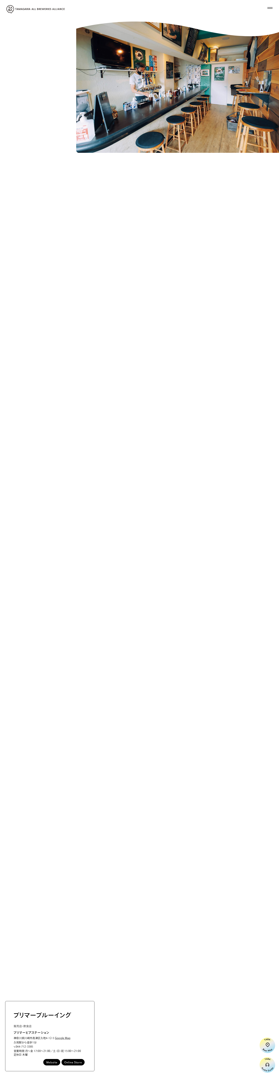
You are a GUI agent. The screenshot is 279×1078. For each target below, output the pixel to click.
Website (51, 1062)
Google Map (62, 1038)
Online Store (73, 1062)
